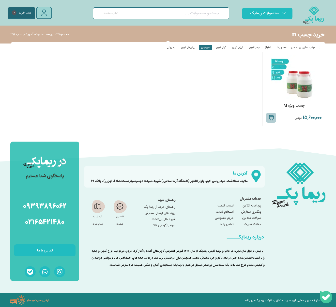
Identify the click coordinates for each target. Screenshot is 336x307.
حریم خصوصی (224, 218)
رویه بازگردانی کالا (164, 225)
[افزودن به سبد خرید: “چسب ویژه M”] (271, 118)
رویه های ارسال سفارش (160, 213)
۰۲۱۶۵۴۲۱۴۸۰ (44, 221)
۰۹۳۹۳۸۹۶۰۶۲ (45, 205)
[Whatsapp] (44, 271)
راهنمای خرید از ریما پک (160, 207)
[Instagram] (59, 271)
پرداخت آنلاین (252, 205)
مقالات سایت (252, 224)
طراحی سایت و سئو (38, 300)
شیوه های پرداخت (164, 219)
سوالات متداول (251, 218)
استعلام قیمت (225, 212)
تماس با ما (227, 224)
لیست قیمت (225, 205)
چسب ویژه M (294, 106)
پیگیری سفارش (251, 212)
